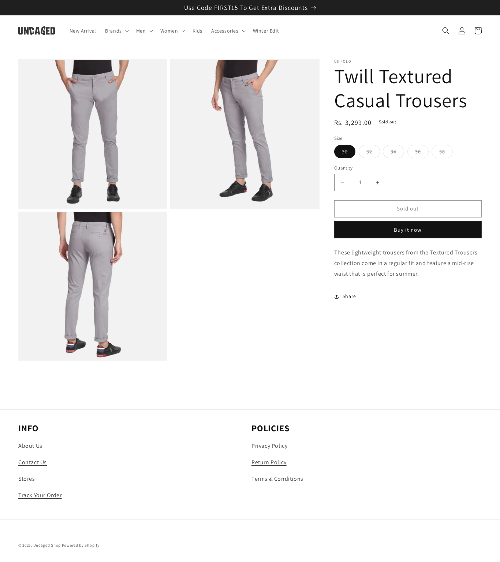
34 (397, 153)
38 (446, 153)
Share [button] (349, 296)
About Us (30, 446)
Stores (26, 479)
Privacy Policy (269, 446)
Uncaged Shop (47, 545)
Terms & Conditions (277, 479)
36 (422, 153)
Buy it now (408, 229)
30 (348, 153)
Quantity (343, 168)
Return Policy (269, 462)
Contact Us (32, 462)
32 (373, 153)
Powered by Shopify (81, 545)
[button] (116, 30)
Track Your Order (40, 495)
